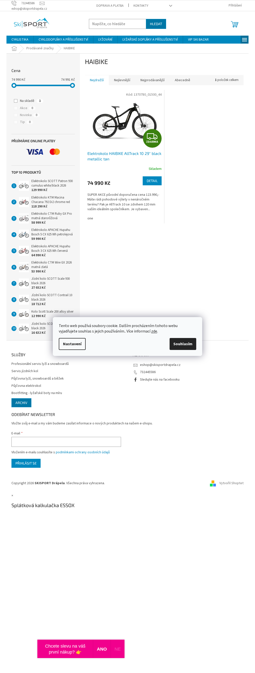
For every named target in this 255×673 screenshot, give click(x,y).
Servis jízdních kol (24, 371)
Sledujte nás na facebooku (160, 379)
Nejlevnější (122, 80)
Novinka (28, 115)
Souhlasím (182, 344)
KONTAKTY (140, 5)
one (90, 218)
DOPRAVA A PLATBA (110, 5)
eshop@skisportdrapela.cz (160, 364)
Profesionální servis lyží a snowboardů (40, 364)
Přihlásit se (26, 463)
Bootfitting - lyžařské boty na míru (36, 393)
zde (154, 331)
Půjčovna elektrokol (26, 386)
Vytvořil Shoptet (231, 483)
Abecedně (182, 80)
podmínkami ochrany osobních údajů (83, 452)
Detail (152, 181)
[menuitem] (19, 40)
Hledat (156, 24)
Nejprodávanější (152, 80)
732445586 (148, 372)
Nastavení (72, 344)
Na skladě (30, 100)
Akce (26, 108)
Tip (25, 122)
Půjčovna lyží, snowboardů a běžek (37, 378)
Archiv (21, 403)
